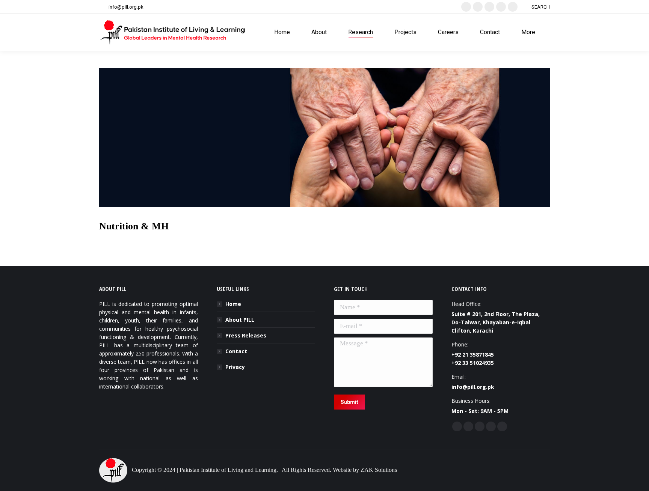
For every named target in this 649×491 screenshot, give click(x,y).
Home (233, 303)
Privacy (235, 367)
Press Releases (245, 335)
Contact (236, 351)
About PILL (239, 319)
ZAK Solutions (379, 470)
